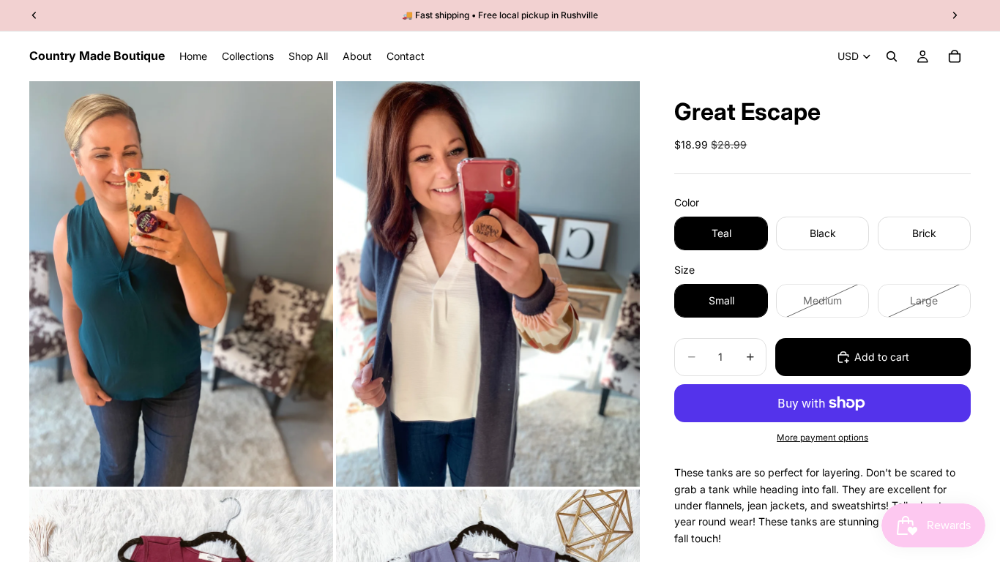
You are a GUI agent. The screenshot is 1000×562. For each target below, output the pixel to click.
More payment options (822, 437)
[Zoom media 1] (181, 283)
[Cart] (955, 56)
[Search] (892, 56)
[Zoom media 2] (488, 283)
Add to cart (881, 357)
